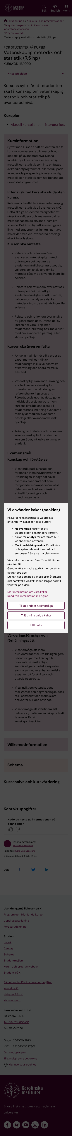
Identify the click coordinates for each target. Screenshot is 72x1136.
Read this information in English (27, 596)
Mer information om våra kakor (27, 592)
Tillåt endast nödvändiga (36, 606)
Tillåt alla (36, 625)
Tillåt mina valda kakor (36, 615)
